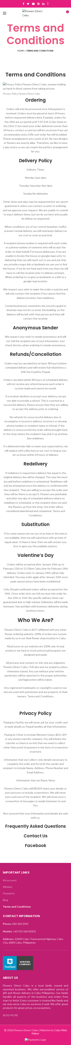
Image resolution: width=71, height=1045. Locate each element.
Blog (5, 900)
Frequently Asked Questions (35, 826)
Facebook (35, 846)
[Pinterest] (38, 3)
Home (20, 50)
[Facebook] (23, 3)
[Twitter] (28, 3)
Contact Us (36, 836)
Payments (9, 893)
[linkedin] (43, 3)
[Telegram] (48, 3)
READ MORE (10, 1015)
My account (10, 880)
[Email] (33, 3)
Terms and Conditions (17, 906)
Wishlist (7, 886)
